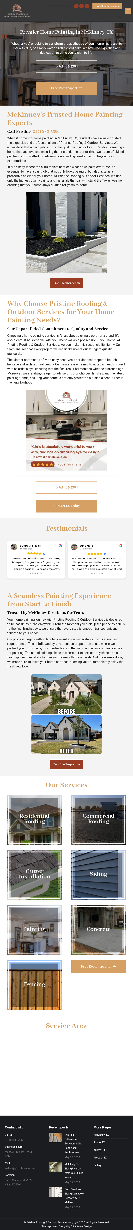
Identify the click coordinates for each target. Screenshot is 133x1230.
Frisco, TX (99, 1142)
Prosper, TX (100, 1157)
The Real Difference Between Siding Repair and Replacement (73, 1143)
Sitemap (46, 1226)
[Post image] (55, 1137)
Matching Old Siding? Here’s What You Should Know (74, 1171)
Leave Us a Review (58, 6)
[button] (4, 36)
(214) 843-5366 (112, 17)
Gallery (97, 1165)
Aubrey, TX (100, 1150)
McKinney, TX (101, 1134)
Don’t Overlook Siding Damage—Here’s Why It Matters (74, 1196)
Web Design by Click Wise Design (72, 1226)
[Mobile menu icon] (128, 11)
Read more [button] (36, 573)
